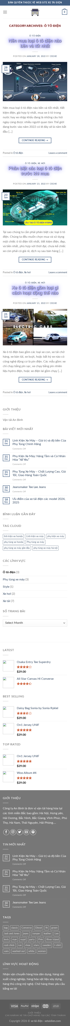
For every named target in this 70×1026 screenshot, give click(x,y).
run (20, 945)
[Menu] (5, 12)
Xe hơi (41, 163)
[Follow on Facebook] (6, 832)
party (32, 939)
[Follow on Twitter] (20, 832)
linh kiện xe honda (13, 536)
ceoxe (53, 56)
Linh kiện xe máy (35, 536)
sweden (47, 945)
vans (6, 951)
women (42, 951)
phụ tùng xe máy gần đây (17, 548)
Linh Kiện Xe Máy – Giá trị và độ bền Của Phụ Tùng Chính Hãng (39, 442)
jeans (26, 933)
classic (14, 928)
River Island (52, 939)
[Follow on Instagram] (13, 832)
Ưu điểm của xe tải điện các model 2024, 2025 (39, 500)
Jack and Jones (12, 933)
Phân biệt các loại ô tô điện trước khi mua (35, 171)
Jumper (36, 933)
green (54, 928)
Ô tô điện (35, 36)
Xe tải (6, 601)
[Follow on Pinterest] (33, 832)
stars (36, 945)
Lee (57, 933)
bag (6, 928)
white (31, 951)
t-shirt (57, 945)
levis (6, 939)
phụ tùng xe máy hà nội (45, 548)
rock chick (9, 945)
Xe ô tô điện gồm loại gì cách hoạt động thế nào (35, 290)
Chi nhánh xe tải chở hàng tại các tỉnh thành (35, 1015)
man (14, 939)
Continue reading (35, 140)
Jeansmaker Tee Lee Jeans (29, 487)
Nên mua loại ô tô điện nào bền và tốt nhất (35, 43)
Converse (26, 928)
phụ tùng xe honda (13, 542)
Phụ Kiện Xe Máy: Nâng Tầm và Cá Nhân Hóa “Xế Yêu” (39, 458)
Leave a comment (58, 153)
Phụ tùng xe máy (35, 542)
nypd (23, 939)
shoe (27, 945)
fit (47, 928)
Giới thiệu (34, 1013)
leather (47, 933)
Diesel (38, 928)
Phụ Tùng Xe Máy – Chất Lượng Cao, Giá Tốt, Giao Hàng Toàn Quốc (39, 473)
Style (6, 586)
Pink (40, 939)
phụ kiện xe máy (55, 536)
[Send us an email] (26, 832)
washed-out (18, 951)
